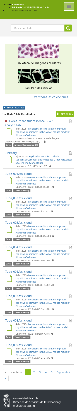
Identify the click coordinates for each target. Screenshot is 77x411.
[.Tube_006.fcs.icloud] (9, 278)
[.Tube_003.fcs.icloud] (9, 229)
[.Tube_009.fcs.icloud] (9, 352)
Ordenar (66, 114)
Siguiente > (64, 372)
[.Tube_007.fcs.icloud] (9, 303)
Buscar (68, 28)
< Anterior (17, 372)
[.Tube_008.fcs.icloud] (9, 327)
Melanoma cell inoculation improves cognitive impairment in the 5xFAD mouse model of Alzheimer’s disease (43, 132)
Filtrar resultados (15, 107)
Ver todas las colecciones (51, 97)
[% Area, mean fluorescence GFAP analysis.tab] (9, 132)
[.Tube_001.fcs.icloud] (9, 181)
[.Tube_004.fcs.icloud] (9, 254)
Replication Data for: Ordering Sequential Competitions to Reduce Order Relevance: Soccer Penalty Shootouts (44, 159)
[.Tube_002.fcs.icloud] (9, 205)
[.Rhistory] (9, 160)
